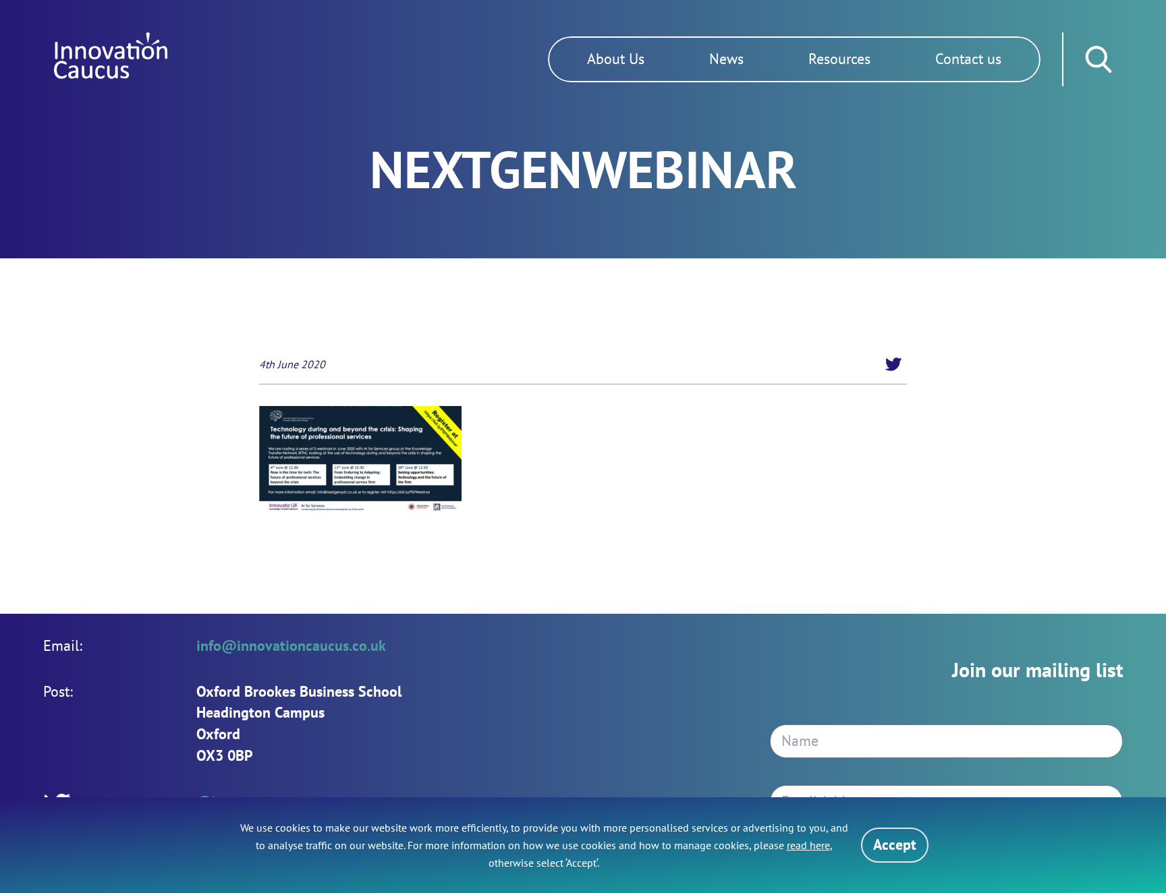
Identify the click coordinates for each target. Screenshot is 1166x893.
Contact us (968, 58)
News (726, 58)
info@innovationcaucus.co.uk (291, 645)
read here (808, 845)
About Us (615, 58)
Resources (839, 58)
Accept (894, 844)
